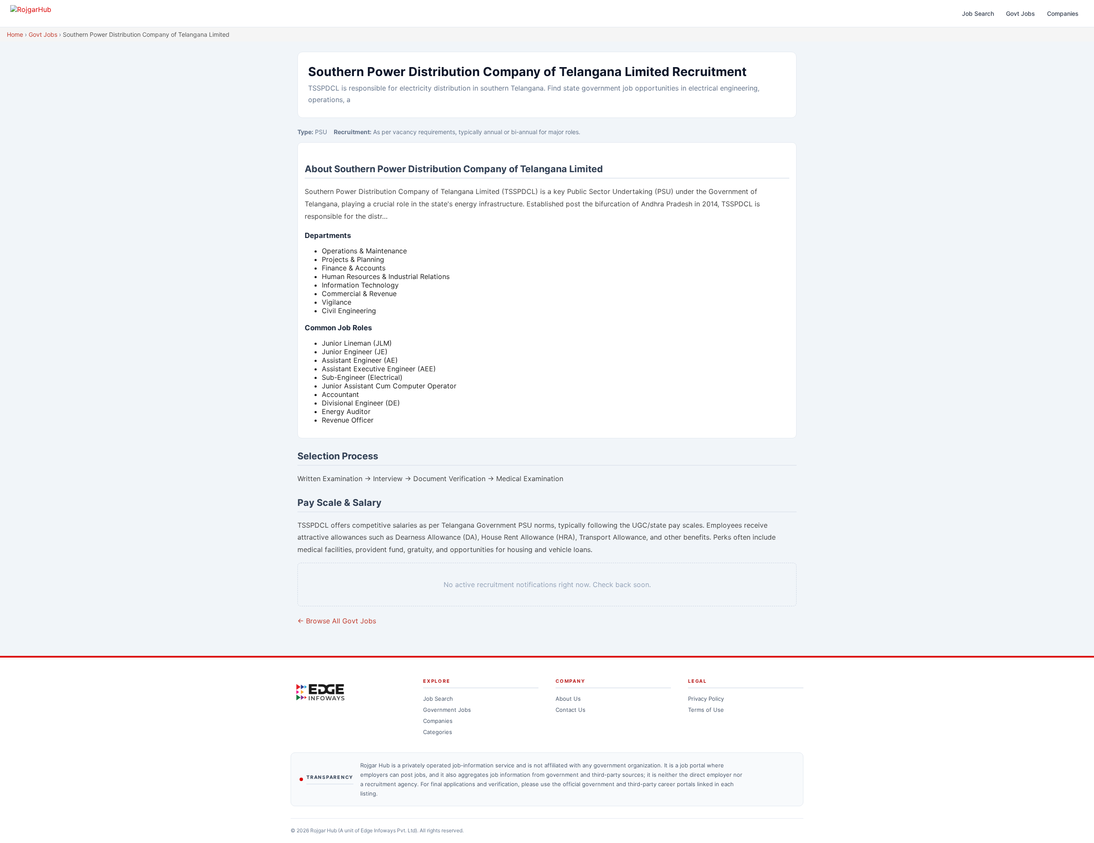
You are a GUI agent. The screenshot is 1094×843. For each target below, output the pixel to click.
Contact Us (570, 709)
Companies (1063, 13)
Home (15, 34)
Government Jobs (447, 709)
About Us (568, 698)
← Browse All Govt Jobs (336, 621)
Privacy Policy (706, 698)
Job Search (978, 13)
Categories (437, 731)
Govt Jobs (1020, 13)
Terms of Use (706, 709)
